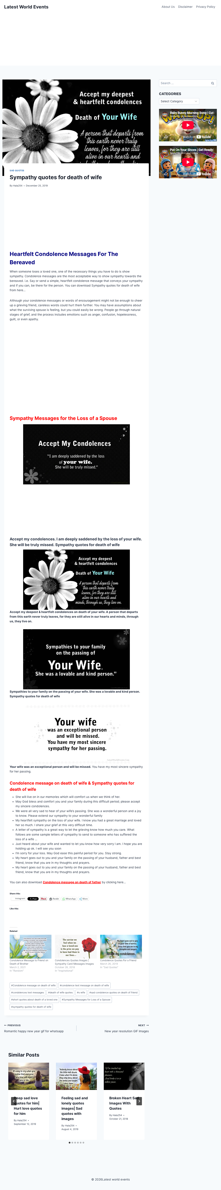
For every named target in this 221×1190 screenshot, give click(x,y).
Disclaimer (185, 6)
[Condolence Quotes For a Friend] (121, 947)
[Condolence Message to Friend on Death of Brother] (30, 947)
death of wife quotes (60, 992)
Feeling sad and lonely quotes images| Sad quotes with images (74, 1108)
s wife (81, 992)
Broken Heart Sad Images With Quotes (124, 1103)
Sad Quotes (17, 170)
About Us (168, 6)
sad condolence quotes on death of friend (113, 992)
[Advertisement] (110, 40)
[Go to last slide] (14, 1101)
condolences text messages (27, 992)
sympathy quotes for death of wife (31, 1006)
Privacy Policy (205, 6)
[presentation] (28, 1076)
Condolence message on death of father (72, 882)
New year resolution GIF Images (127, 1028)
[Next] (139, 1101)
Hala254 (17, 185)
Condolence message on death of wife (33, 985)
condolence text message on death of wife (84, 985)
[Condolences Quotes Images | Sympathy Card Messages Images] (76, 947)
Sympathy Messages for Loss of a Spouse (86, 999)
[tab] (69, 1143)
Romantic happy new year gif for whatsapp (34, 1028)
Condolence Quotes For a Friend (118, 960)
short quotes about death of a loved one (34, 999)
